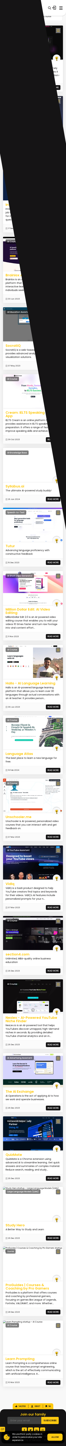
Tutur (10, 546)
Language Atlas (19, 753)
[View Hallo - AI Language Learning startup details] (33, 661)
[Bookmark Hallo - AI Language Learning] (58, 649)
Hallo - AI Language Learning (30, 683)
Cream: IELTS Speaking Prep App (29, 414)
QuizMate (14, 1154)
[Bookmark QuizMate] (58, 1121)
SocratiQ (13, 345)
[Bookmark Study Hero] (58, 1191)
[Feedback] (2, 1429)
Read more (53, 499)
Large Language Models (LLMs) (23, 1191)
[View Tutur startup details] (33, 524)
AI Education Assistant (19, 312)
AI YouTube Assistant (18, 850)
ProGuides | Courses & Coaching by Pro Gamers (27, 1287)
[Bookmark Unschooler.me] (58, 783)
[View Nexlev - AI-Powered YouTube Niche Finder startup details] (33, 996)
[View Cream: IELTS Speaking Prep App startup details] (33, 391)
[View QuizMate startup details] (33, 1133)
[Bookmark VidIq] (58, 850)
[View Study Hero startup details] (31, 1188)
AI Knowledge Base (17, 452)
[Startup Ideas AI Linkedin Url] (36, 1430)
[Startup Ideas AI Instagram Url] (42, 1430)
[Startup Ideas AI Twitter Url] (30, 1430)
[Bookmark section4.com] (58, 921)
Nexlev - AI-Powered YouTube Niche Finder (31, 1019)
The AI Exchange (20, 1091)
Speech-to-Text (16, 512)
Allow (55, 1437)
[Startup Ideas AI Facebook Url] (24, 1430)
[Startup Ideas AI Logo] (63, 1425)
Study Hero (15, 1225)
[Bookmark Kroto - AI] (58, 30)
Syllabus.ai (15, 486)
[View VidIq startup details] (33, 862)
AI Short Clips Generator (19, 575)
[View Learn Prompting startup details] (22, 1322)
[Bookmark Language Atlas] (58, 720)
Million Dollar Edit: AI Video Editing (28, 611)
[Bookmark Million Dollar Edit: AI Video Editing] (58, 576)
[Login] (54, 8)
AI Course (46, 16)
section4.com (17, 954)
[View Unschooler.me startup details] (33, 795)
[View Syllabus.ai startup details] (33, 465)
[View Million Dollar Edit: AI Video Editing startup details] (33, 588)
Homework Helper (16, 1121)
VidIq (10, 883)
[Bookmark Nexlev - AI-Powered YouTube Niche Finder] (58, 984)
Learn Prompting (20, 1358)
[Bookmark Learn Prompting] (58, 1325)
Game (10, 1251)
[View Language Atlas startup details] (33, 732)
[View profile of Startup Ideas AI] (56, 58)
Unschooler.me (18, 817)
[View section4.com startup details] (33, 932)
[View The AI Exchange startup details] (33, 1070)
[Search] (49, 8)
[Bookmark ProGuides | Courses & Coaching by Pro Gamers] (58, 1251)
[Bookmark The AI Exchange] (58, 1058)
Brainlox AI (15, 275)
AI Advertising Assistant (19, 1057)
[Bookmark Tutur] (58, 512)
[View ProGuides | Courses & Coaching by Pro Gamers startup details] (33, 1249)
